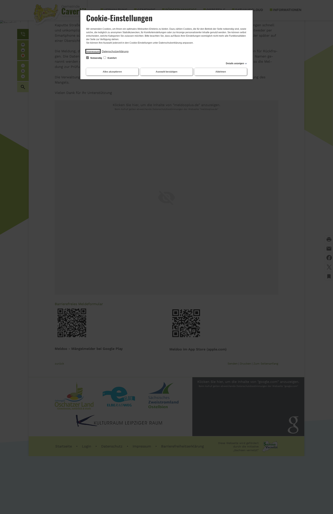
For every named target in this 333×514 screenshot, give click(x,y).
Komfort (112, 58)
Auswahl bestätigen (166, 71)
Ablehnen (220, 71)
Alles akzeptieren (112, 71)
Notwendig (96, 58)
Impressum (93, 51)
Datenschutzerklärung (115, 51)
